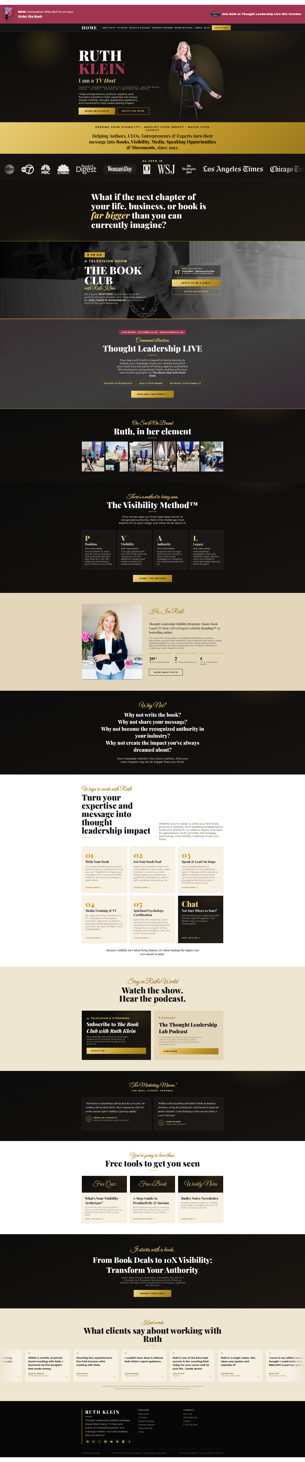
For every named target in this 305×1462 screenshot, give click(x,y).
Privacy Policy (161, 1453)
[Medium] (123, 1441)
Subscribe (170, 1051)
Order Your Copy (152, 1293)
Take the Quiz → (94, 1219)
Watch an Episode (196, 291)
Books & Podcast (140, 28)
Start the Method (152, 578)
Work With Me (183, 28)
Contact (187, 1421)
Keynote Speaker (162, 28)
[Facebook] (87, 1441)
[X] (99, 1441)
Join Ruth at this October (261, 14)
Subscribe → (188, 1219)
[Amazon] (129, 1441)
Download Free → (144, 1219)
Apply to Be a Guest (196, 283)
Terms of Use (149, 1453)
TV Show (122, 28)
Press (198, 28)
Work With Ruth (97, 111)
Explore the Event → (152, 394)
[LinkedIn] (105, 1441)
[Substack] (117, 1441)
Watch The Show (133, 111)
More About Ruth (166, 672)
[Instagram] (93, 1441)
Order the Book (30, 16)
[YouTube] (111, 1441)
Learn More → (93, 887)
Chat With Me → (191, 938)
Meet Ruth (109, 28)
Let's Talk (221, 28)
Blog (207, 28)
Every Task (95, 1453)
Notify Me (98, 1051)
